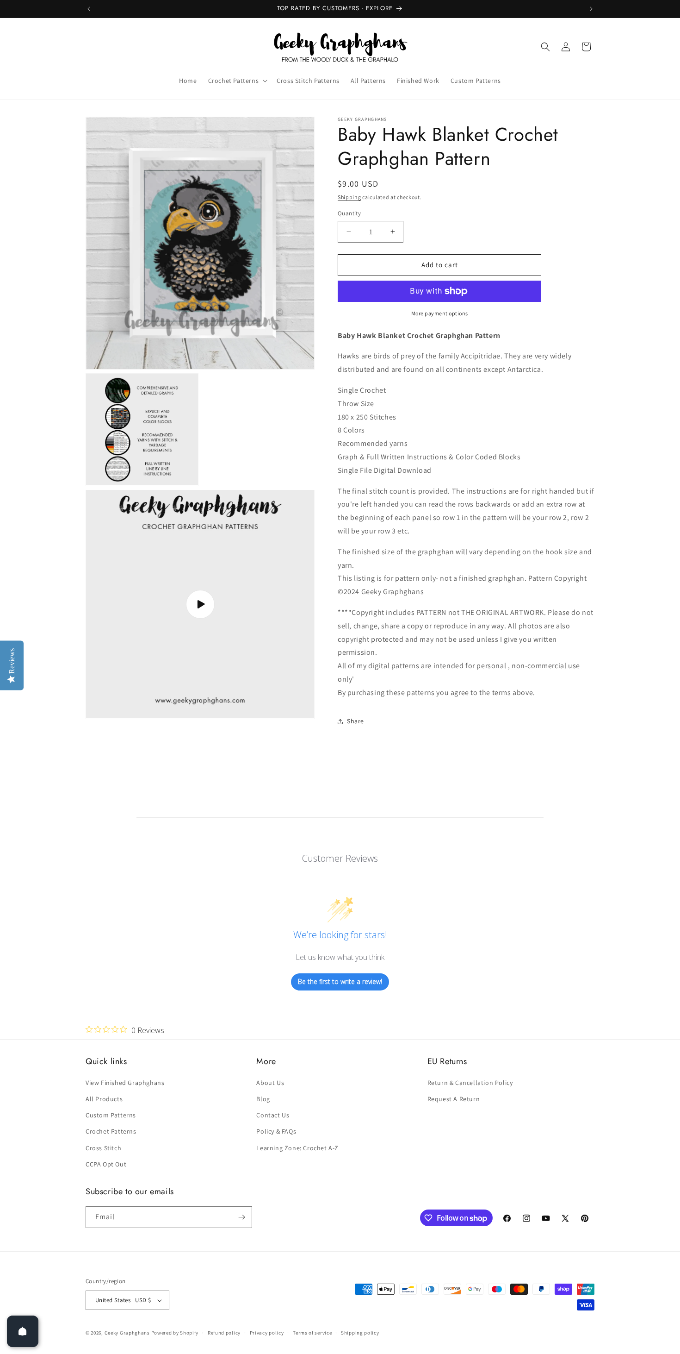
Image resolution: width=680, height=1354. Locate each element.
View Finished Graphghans (125, 1082)
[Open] (22, 1331)
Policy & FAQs (276, 1131)
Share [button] (355, 721)
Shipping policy (360, 1332)
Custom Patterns (111, 1115)
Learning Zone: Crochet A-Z (297, 1148)
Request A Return (453, 1099)
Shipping (349, 197)
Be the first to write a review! (340, 981)
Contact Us (272, 1115)
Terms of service (312, 1332)
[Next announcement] (591, 9)
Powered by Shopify (175, 1332)
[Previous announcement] (89, 9)
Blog (263, 1099)
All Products (104, 1099)
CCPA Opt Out (106, 1164)
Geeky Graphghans (127, 1332)
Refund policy (224, 1332)
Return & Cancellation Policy (470, 1082)
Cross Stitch (103, 1148)
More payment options (439, 313)
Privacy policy (267, 1332)
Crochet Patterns (111, 1131)
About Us (270, 1082)
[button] (237, 80)
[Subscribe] (241, 1217)
